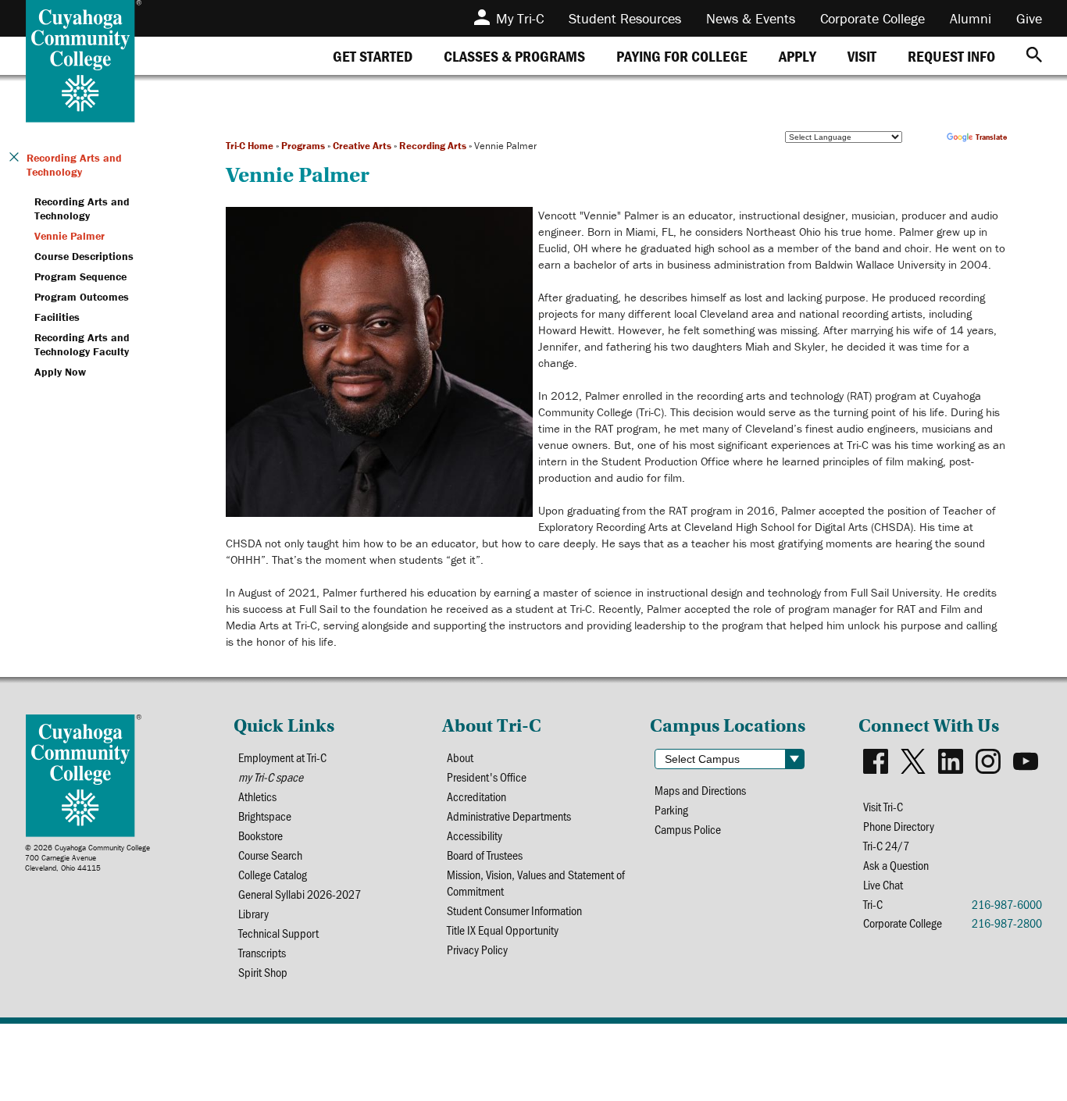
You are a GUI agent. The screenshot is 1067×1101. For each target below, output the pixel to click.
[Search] (1034, 56)
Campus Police (688, 829)
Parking (671, 809)
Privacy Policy (477, 949)
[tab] (372, 56)
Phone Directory (898, 826)
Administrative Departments (509, 815)
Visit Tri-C (883, 806)
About (460, 757)
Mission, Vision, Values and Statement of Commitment (536, 882)
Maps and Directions (700, 790)
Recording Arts (432, 145)
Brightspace (264, 815)
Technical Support (278, 933)
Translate (991, 137)
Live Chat (883, 884)
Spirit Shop (262, 972)
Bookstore (260, 835)
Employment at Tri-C (282, 757)
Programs (303, 145)
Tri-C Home (249, 145)
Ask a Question (896, 865)
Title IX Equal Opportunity (502, 929)
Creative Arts (362, 145)
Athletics (257, 796)
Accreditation (476, 796)
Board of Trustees (485, 854)
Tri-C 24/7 (886, 845)
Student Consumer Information (514, 910)
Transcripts (262, 952)
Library (253, 913)
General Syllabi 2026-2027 (299, 893)
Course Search (270, 854)
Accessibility (474, 835)
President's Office (486, 776)
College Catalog (272, 874)
